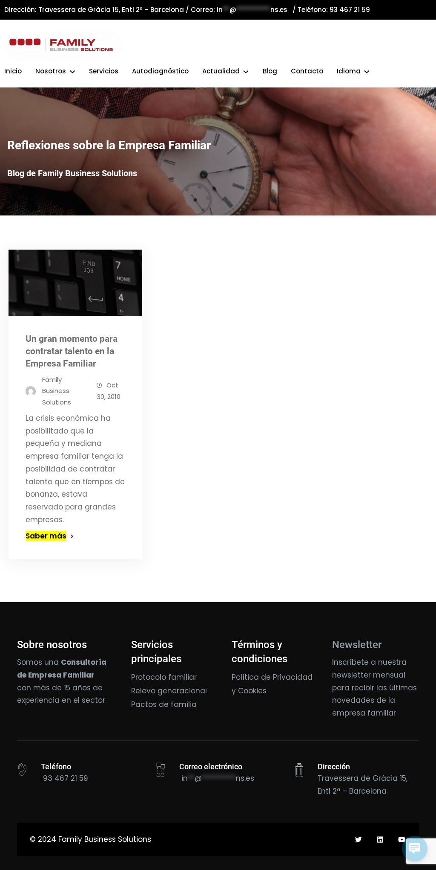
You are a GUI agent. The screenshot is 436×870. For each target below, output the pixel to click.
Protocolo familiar (164, 677)
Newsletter (357, 645)
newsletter (351, 675)
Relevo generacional (169, 691)
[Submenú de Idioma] (367, 71)
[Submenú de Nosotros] (72, 71)
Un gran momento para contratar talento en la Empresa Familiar (72, 351)
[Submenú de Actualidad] (246, 71)
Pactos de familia (164, 704)
